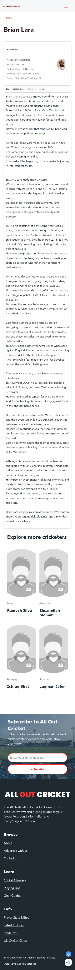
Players (8, 18)
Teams (42, 89)
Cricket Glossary (15, 880)
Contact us (11, 858)
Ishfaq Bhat (18, 687)
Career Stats (18, 89)
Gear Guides (12, 896)
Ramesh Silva (19, 611)
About (8, 843)
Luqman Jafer (52, 687)
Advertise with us (16, 850)
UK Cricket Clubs (15, 940)
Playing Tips (12, 888)
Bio (7, 89)
